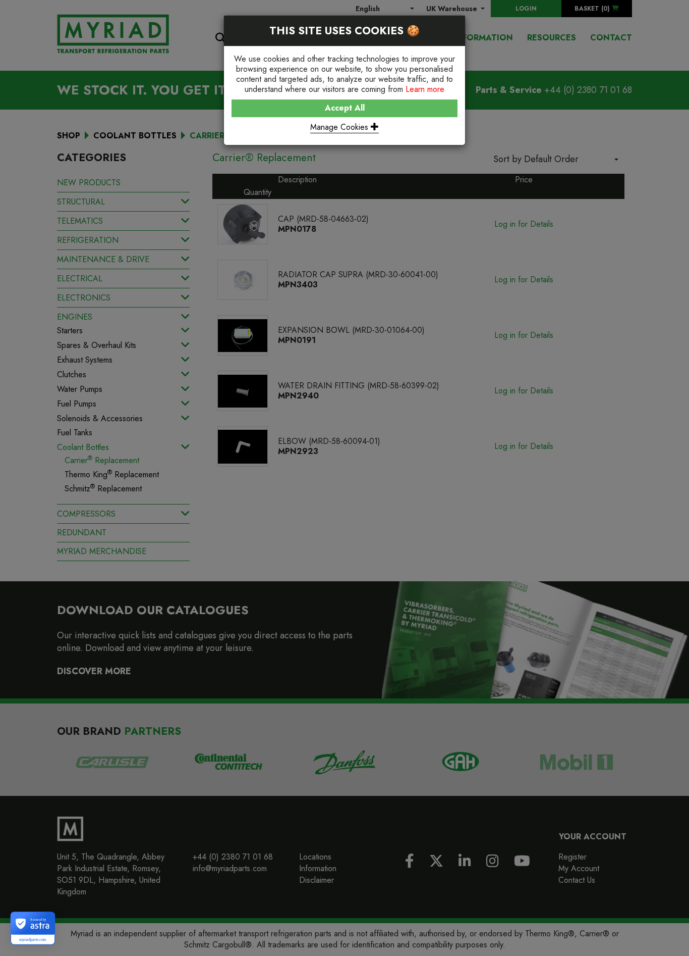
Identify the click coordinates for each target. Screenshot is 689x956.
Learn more (425, 89)
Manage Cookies (340, 127)
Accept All (345, 108)
